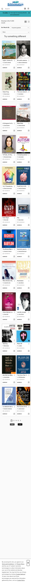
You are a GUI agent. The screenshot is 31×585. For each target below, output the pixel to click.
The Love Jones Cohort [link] (22, 92)
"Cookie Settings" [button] (20, 574)
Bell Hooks (6, 345)
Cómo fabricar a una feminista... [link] (8, 312)
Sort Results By (5, 27)
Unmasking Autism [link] (22, 155)
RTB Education (22, 377)
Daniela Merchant (22, 251)
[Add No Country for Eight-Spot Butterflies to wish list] (29, 414)
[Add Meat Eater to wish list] (29, 131)
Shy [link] (18, 218)
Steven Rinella (22, 125)
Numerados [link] (20, 281)
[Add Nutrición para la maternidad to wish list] (29, 257)
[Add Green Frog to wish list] (14, 99)
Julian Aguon (21, 408)
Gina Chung (6, 94)
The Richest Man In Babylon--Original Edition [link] (8, 249)
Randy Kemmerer (8, 188)
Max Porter (21, 219)
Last (20, 424)
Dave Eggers (7, 125)
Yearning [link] (5, 343)
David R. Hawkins (8, 408)
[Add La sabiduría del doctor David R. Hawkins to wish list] (14, 414)
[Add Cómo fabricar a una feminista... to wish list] (14, 320)
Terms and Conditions (8, 564)
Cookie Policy (21, 580)
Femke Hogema (22, 188)
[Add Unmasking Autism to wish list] (29, 162)
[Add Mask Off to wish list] (29, 351)
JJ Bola (20, 345)
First (12, 424)
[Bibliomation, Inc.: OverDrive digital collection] (15, 3)
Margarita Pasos (7, 157)
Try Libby (5, 13)
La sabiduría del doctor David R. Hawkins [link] (8, 406)
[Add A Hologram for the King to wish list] (14, 131)
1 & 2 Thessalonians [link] (8, 186)
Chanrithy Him (7, 282)
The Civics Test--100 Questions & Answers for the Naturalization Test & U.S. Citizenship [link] (22, 375)
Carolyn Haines (7, 62)
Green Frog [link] (6, 92)
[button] (26, 22)
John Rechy (21, 282)
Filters (4, 32)
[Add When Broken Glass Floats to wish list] (14, 288)
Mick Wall (6, 219)
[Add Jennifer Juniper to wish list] (29, 320)
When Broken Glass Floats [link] (8, 281)
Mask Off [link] (19, 343)
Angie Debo (6, 377)
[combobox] (12, 9)
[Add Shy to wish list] (29, 225)
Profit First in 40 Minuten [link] (22, 186)
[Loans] (25, 9)
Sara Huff (6, 314)
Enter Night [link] (6, 218)
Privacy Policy (20, 564)
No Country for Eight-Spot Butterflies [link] (22, 406)
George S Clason (8, 251)
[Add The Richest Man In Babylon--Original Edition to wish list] (14, 257)
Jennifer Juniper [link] (21, 312)
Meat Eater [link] (20, 123)
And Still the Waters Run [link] (8, 375)
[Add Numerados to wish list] (29, 288)
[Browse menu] (28, 9)
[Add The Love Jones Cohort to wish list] (29, 99)
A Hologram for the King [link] (8, 123)
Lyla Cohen (21, 157)
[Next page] (20, 421)
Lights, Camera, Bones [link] (8, 60)
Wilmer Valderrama (23, 62)
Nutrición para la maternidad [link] (22, 249)
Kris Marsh (21, 94)
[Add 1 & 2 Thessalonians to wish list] (14, 194)
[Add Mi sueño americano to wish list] (29, 68)
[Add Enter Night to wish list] (14, 225)
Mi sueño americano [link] (22, 60)
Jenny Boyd (21, 314)
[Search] (2, 8)
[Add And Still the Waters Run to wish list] (14, 382)
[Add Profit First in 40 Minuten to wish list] (29, 194)
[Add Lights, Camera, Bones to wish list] (14, 68)
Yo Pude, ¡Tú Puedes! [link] (8, 155)
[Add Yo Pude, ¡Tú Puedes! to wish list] (14, 162)
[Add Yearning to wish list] (14, 351)
